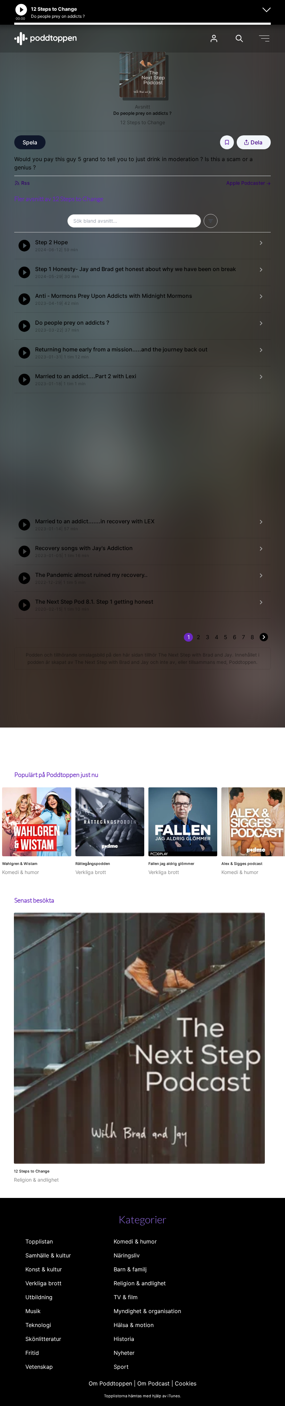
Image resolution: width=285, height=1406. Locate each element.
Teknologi (38, 1324)
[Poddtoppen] (45, 38)
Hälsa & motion (134, 1324)
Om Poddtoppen (110, 1383)
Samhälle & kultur (48, 1255)
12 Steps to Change (142, 122)
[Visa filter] (211, 221)
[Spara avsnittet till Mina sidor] (227, 142)
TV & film (126, 1297)
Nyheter (124, 1352)
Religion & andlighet (140, 1283)
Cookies (185, 1383)
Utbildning (38, 1297)
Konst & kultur (43, 1269)
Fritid (32, 1352)
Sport (121, 1366)
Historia (124, 1338)
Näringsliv (127, 1255)
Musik (33, 1311)
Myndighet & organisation (147, 1311)
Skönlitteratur (43, 1338)
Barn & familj (130, 1269)
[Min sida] (214, 38)
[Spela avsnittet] (24, 245)
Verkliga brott (43, 1283)
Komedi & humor (135, 1241)
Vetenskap (39, 1366)
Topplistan (39, 1241)
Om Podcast (153, 1383)
